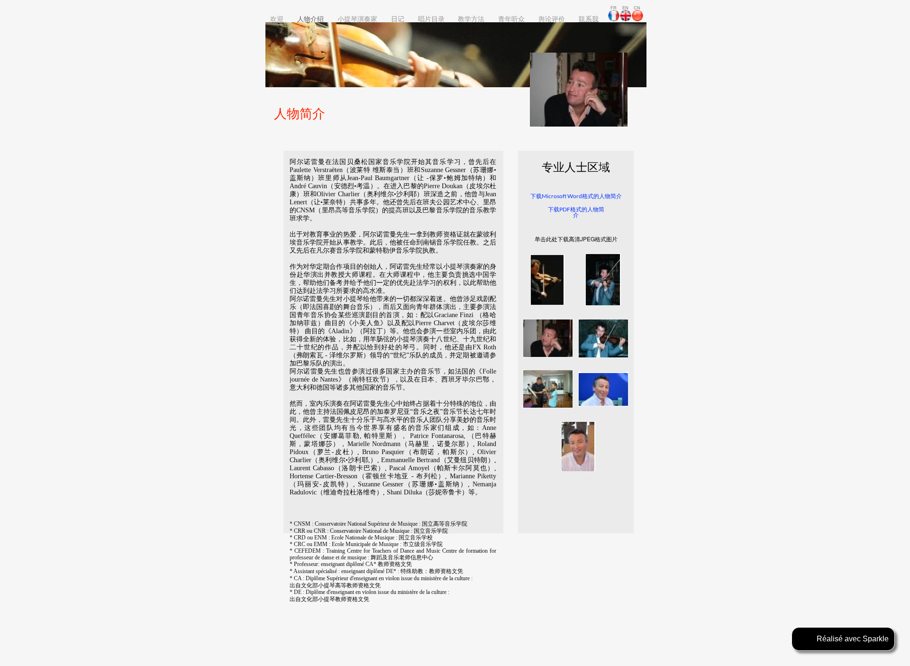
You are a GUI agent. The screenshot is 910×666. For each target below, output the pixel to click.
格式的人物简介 (602, 196)
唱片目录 (431, 18)
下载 (536, 196)
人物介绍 (310, 18)
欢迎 (276, 18)
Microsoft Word (562, 196)
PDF (564, 209)
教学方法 (471, 18)
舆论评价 (551, 18)
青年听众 (511, 18)
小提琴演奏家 (357, 18)
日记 (397, 18)
